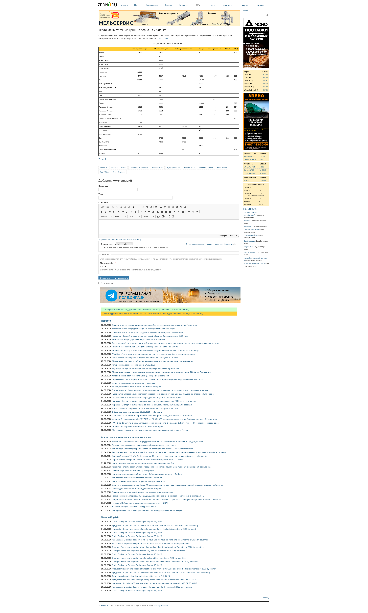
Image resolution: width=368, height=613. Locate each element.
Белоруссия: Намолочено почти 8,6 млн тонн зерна (136, 386)
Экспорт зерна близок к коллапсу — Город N (133, 470)
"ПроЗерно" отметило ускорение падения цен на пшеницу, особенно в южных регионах (153, 354)
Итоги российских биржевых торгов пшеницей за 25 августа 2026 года (145, 357)
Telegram (245, 5)
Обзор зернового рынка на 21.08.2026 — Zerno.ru (137, 412)
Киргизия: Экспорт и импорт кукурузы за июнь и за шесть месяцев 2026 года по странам (154, 401)
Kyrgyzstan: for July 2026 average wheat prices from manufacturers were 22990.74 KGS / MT (154, 583)
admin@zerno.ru (161, 606)
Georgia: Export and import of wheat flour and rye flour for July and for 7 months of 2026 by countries (158, 547)
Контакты (227, 5)
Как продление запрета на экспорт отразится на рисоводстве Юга (143, 463)
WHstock (247, 180)
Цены (136, 5)
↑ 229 (262, 167)
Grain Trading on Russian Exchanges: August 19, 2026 (137, 554)
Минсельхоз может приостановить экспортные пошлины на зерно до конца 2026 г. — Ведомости (161, 372)
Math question (108, 263)
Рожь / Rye (222, 167)
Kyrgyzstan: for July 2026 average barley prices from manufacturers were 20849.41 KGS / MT (155, 580)
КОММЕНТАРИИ (250, 209)
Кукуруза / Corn (173, 167)
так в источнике (249, 252)
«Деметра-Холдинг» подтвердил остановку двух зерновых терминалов (145, 368)
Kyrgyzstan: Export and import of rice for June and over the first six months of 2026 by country (155, 529)
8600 (262, 160)
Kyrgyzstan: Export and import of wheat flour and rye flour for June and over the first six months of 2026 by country (164, 569)
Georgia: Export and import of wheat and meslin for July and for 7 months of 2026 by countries (155, 561)
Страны (168, 5)
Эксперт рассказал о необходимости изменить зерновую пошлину (143, 492)
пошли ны (247, 220)
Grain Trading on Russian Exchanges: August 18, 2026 (137, 565)
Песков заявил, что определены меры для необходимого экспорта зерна (146, 397)
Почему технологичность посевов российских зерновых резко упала (144, 445)
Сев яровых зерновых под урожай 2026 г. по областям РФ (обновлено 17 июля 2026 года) (145, 309)
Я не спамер (107, 283)
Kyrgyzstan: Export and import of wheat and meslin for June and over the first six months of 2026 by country (161, 572)
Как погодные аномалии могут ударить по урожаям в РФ (138, 481)
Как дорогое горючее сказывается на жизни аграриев (137, 478)
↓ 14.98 (264, 80)
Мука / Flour (189, 167)
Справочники (152, 5)
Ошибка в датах (250, 241)
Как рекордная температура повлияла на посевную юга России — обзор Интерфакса (152, 449)
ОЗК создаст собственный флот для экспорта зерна (136, 488)
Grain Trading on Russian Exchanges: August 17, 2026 (137, 590)
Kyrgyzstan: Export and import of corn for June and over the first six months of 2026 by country (155, 525)
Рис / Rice (104, 172)
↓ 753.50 (265, 86)
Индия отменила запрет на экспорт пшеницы (133, 383)
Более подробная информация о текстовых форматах (209, 244)
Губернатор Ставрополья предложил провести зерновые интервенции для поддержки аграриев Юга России (163, 394)
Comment (103, 202)
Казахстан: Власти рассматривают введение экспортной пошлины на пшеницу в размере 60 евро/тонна (161, 467)
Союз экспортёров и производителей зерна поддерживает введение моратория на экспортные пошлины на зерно (166, 343)
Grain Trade (162, 38)
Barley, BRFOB (249, 173)
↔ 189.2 (263, 173)
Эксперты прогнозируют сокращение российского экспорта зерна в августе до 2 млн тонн (154, 325)
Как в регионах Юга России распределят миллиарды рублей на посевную (147, 510)
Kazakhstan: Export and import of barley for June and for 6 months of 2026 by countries (152, 587)
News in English (110, 517)
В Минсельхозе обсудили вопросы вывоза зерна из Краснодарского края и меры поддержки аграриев (160, 390)
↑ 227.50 (265, 90)
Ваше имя (103, 186)
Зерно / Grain (157, 167)
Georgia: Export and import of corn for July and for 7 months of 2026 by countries (149, 558)
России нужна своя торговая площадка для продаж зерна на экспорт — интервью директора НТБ (158, 496)
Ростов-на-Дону (250, 160)
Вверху (265, 597)
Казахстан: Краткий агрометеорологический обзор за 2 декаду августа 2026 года (150, 336)
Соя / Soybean (119, 172)
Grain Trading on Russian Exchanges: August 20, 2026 (137, 536)
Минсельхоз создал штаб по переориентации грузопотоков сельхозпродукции (152, 361)
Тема (100, 194)
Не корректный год (250, 235)
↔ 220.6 (263, 170)
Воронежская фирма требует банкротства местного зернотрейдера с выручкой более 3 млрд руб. (158, 379)
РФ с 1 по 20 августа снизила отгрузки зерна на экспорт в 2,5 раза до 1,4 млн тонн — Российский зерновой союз (165, 423)
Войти (245, 10)
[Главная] (107, 5)
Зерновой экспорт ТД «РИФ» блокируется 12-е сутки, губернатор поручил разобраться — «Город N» (159, 456)
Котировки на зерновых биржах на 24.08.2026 (133, 365)
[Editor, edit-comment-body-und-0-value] (169, 227)
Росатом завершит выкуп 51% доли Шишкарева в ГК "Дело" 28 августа (145, 347)
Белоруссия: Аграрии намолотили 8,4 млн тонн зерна (137, 426)
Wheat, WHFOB (249, 167)
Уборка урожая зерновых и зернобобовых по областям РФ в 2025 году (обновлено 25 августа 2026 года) (152, 313)
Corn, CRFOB (249, 170)
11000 (262, 156)
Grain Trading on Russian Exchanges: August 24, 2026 (137, 532)
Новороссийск (249, 156)
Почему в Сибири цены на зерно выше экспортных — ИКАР (140, 503)
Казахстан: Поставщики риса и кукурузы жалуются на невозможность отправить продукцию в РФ (157, 441)
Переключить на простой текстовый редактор (119, 239)
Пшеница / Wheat (206, 167)
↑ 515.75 (265, 74)
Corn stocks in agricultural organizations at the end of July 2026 (141, 576)
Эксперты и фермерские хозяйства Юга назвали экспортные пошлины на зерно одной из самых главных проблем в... (167, 485)
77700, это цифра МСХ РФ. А (254, 264)
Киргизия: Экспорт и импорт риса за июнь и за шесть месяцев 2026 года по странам (152, 405)
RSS (212, 5)
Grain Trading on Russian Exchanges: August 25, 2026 (137, 522)
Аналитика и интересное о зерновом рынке (126, 437)
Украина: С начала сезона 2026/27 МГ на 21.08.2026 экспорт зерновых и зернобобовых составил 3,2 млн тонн (164, 419)
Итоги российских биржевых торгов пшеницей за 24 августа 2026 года (145, 408)
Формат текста (108, 244)
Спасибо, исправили (251, 230)
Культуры (183, 5)
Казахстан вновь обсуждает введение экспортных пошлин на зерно (144, 328)
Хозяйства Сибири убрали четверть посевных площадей (138, 339)
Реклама (260, 5)
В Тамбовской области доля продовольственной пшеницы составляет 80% (147, 332)
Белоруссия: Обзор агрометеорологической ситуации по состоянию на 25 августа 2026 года (156, 350)
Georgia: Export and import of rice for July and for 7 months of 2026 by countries (148, 551)
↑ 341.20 (265, 77)
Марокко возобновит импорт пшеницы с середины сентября (140, 376)
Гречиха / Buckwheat (139, 167)
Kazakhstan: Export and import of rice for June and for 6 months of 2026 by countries (150, 543)
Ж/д (198, 5)
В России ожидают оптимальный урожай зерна (134, 506)
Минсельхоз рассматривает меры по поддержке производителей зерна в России (150, 430)
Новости (124, 5)
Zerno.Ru (102, 159)
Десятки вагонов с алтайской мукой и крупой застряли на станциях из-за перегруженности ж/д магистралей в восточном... (170, 452)
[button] (105, 207)
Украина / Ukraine (118, 167)
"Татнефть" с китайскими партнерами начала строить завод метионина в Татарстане (152, 415)
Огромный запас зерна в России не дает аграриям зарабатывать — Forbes (147, 459)
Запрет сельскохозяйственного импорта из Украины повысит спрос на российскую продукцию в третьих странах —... (167, 499)
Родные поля (248, 247)
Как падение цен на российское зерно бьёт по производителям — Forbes (147, 474)
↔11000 (263, 180)
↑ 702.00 (265, 83)
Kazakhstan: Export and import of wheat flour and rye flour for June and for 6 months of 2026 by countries (160, 540)
